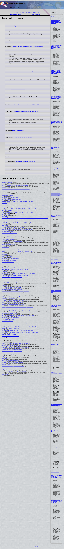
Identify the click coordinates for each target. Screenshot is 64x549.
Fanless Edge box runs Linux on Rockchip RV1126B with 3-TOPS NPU (56, 501)
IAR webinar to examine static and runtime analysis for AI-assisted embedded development (56, 524)
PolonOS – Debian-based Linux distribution (9, 354)
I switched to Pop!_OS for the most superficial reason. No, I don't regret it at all (16, 343)
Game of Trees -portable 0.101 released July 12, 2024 (26, 105)
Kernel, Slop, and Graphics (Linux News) (9, 334)
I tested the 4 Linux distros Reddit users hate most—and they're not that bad (15, 291)
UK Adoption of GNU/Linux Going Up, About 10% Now (11, 236)
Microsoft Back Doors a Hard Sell (8, 239)
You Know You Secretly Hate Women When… (56, 263)
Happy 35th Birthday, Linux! (7, 182)
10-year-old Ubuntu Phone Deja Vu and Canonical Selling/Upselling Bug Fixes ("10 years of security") (20, 332)
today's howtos (4, 271)
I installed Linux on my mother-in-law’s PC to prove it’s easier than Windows (15, 347)
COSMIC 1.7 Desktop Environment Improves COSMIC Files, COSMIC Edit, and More (56, 72)
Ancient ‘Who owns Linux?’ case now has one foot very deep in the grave (15, 185)
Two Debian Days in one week (7, 369)
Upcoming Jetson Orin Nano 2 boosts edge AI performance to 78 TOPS (56, 476)
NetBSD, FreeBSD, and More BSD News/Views (10, 328)
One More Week (5, 285)
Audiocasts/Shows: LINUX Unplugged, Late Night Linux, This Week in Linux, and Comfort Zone (19, 273)
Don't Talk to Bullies (5, 220)
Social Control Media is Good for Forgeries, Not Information (55, 447)
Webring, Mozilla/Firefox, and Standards (9, 260)
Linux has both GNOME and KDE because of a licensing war (13, 227)
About (17, 12)
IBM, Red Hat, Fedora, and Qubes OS (8, 267)
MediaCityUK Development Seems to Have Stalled (56, 364)
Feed (38, 12)
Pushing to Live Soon (55, 457)
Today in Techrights (5, 247)
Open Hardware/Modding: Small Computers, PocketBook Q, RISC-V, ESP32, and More (17, 212)
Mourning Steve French (6, 364)
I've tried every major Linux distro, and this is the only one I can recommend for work (17, 229)
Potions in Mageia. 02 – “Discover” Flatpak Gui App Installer (12, 294)
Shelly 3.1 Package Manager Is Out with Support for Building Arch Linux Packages (56, 169)
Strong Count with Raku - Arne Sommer (25, 161)
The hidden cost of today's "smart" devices (9, 298)
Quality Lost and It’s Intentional (55, 431)
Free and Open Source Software (7, 231)
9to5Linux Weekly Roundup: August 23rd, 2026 (56, 216)
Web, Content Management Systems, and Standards (11, 199)
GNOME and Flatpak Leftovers (7, 321)
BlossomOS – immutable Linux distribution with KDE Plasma (13, 304)
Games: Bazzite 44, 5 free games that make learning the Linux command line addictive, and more (19, 206)
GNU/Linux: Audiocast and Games (8, 319)
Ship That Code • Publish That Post (23, 137)
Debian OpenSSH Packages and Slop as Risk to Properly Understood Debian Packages (18, 330)
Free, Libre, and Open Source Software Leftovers (10, 197)
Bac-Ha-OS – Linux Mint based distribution (9, 233)
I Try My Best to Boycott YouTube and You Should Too (56, 291)
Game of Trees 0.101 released (18, 89)
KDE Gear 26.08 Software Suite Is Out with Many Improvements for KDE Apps (16, 189)
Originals (30, 12)
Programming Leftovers (6, 214)
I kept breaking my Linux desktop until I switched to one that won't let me (15, 293)
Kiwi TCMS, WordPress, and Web (8, 262)
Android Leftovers (5, 225)
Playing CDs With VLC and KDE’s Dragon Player (56, 405)
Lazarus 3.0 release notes (18, 130)
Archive (34, 12)
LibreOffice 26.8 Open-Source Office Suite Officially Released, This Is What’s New (56, 22)
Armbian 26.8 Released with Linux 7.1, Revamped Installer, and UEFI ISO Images (56, 47)
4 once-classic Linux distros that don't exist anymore (11, 287)
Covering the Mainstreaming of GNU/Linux (9, 313)
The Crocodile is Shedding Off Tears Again (56, 306)
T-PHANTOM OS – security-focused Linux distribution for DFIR (13, 349)
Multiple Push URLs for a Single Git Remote (26, 72)
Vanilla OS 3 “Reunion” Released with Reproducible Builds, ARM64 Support (56, 194)
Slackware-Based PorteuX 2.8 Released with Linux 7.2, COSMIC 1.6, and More (56, 237)
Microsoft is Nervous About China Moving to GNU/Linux (12, 241)
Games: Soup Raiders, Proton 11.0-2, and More (10, 336)
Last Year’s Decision (55, 344)
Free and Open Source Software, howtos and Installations (12, 289)
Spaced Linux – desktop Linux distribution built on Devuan (12, 302)
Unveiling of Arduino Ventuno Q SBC (8, 210)
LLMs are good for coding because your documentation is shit (28, 46)
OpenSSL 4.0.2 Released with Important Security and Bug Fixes (56, 122)
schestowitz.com (54, 259)
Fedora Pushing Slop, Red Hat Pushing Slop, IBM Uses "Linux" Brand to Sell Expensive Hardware (19, 208)
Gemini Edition (24, 12)
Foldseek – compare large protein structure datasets (11, 345)
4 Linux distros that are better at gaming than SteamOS (12, 351)
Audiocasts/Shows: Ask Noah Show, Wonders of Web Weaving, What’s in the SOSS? (17, 201)
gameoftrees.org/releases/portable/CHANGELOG (26, 111)
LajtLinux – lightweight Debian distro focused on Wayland (12, 296)
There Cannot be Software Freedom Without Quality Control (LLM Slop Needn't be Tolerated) (18, 315)
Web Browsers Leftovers (15, 14)
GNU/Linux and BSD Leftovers (7, 195)
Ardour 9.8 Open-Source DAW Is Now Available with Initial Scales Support (56, 97)
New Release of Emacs (6, 187)
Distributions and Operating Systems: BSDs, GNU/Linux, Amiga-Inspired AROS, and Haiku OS (19, 326)
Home (13, 12)
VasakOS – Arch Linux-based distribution (9, 356)
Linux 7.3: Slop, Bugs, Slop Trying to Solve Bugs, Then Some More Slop (15, 275)
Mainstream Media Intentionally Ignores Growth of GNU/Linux (13, 366)
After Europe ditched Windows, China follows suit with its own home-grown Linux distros (17, 307)
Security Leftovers (5, 216)
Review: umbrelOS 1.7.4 (6, 358)
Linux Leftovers (4, 203)
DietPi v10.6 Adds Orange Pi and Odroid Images (10, 360)
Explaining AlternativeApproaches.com (56, 373)
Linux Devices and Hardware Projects (8, 265)
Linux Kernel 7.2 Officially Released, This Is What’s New (12, 277)
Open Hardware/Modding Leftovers (8, 324)
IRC (19, 12)
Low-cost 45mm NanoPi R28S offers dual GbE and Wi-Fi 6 (12, 362)
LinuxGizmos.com (55, 472)
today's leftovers (36, 14)
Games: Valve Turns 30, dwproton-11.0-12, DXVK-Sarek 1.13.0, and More (15, 269)
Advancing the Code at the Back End (8, 244)
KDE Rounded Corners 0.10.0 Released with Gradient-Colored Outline (14, 300)
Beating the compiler (17, 26)
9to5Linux (53, 16)
